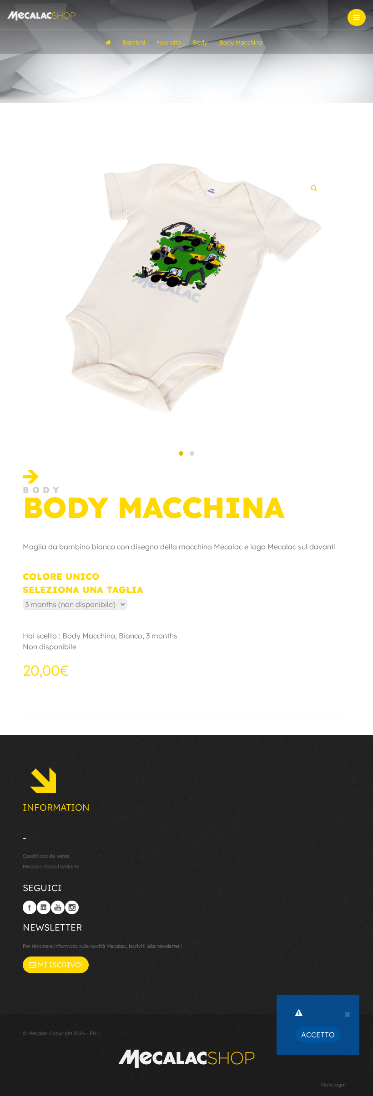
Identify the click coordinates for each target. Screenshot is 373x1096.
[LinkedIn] (43, 907)
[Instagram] (72, 907)
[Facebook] (29, 907)
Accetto (318, 1034)
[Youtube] (58, 907)
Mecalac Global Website (51, 866)
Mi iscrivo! (59, 964)
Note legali (334, 1084)
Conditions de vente (46, 856)
